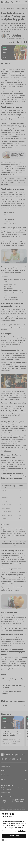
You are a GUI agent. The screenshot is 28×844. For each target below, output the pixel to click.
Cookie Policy (22, 831)
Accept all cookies (14, 836)
